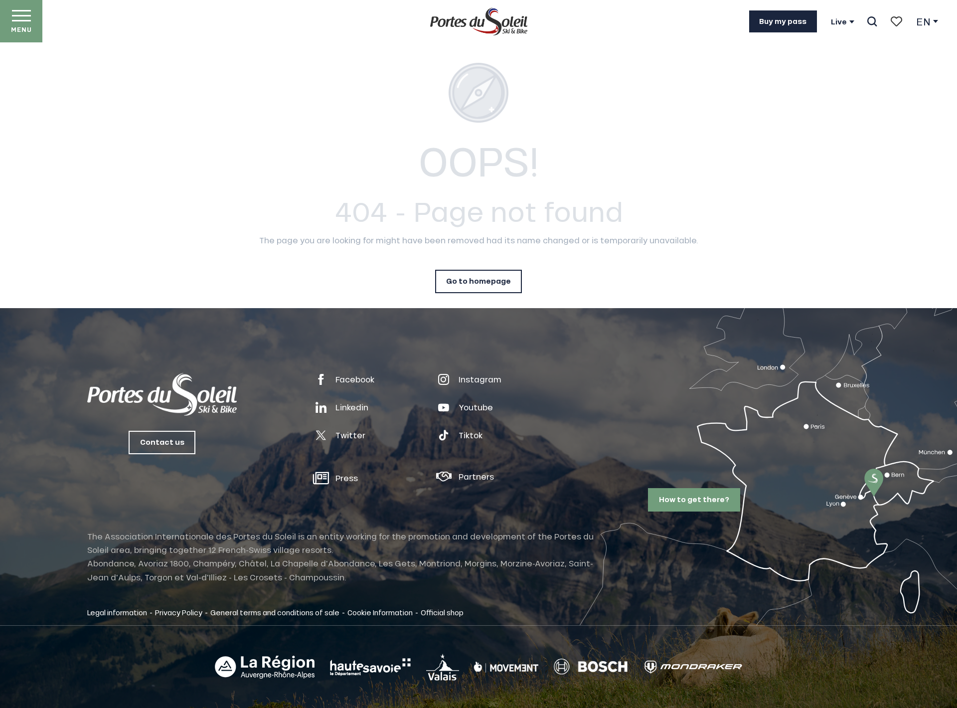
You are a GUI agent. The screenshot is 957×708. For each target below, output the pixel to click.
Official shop (442, 612)
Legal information (117, 612)
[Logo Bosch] (590, 667)
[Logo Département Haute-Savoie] (370, 667)
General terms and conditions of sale (274, 612)
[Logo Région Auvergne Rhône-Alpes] (265, 667)
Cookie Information (380, 612)
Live (839, 21)
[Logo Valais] (442, 667)
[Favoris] (896, 21)
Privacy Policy (178, 612)
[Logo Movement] (506, 667)
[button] (872, 21)
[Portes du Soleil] (478, 21)
